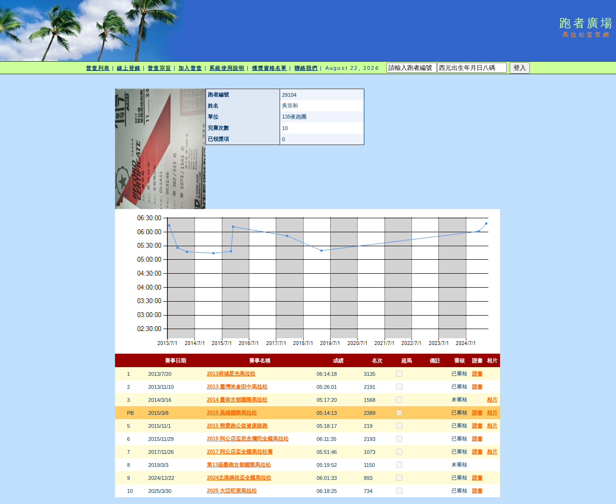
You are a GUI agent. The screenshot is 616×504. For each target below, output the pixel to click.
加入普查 (190, 68)
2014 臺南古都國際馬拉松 (237, 399)
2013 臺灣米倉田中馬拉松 (237, 386)
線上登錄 (128, 68)
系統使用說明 (226, 68)
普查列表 (97, 68)
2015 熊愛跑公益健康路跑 (237, 425)
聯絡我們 (306, 68)
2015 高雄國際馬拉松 (232, 412)
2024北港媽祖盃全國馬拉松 (239, 477)
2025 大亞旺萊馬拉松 (232, 490)
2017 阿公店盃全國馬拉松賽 (240, 451)
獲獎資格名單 (269, 68)
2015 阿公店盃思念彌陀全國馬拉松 (248, 438)
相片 (492, 399)
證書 (477, 373)
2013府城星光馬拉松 (231, 373)
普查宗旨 (159, 68)
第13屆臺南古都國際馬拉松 (239, 464)
